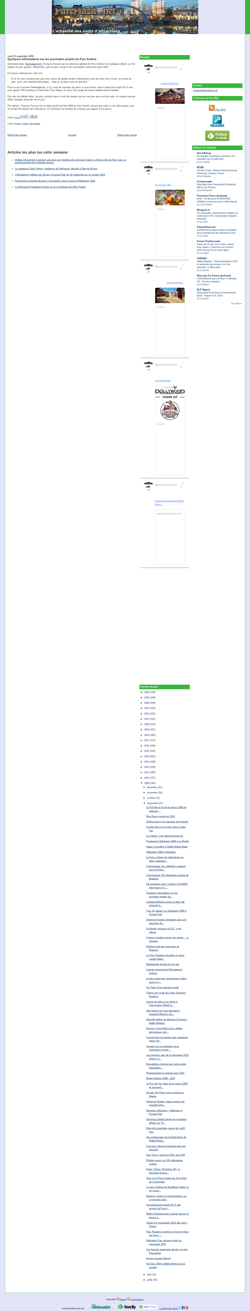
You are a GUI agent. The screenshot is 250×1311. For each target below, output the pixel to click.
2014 (147, 756)
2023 (147, 708)
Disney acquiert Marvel (158, 1258)
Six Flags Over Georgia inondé (162, 987)
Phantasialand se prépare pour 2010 (165, 1073)
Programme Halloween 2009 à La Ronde (167, 841)
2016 (147, 745)
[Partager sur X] (29, 116)
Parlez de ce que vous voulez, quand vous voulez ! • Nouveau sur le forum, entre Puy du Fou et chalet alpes (215, 247)
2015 (147, 751)
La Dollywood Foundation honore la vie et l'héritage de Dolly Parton (50, 187)
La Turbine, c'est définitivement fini (164, 836)
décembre (152, 787)
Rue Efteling (204, 153)
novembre (152, 792)
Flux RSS (220, 109)
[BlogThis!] (25, 116)
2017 (147, 740)
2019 (147, 729)
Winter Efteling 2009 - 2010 (160, 1078)
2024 (147, 702)
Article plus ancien (127, 135)
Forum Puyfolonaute (208, 241)
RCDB (200, 167)
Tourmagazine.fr (33, 64)
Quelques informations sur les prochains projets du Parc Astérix (52, 59)
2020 (147, 724)
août (149, 1274)
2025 (147, 697)
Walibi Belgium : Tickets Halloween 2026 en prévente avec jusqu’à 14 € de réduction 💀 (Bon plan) (217, 264)
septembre (153, 803)
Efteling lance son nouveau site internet (167, 821)
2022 (147, 713)
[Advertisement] (125, 42)
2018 (147, 735)
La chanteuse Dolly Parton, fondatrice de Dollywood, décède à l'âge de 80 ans (56, 168)
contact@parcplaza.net (205, 90)
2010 (147, 777)
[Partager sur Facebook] (32, 116)
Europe (17, 123)
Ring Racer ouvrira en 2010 (160, 816)
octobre (151, 798)
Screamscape (204, 181)
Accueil (72, 135)
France (25, 123)
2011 (147, 772)
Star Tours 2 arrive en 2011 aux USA (165, 1155)
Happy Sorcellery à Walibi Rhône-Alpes (167, 846)
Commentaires (136, 1299)
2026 (147, 692)
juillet (150, 1279)
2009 (147, 783)
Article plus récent (17, 135)
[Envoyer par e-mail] (22, 116)
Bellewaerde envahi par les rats (162, 964)
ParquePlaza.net (206, 227)
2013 (147, 761)
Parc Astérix (34, 123)
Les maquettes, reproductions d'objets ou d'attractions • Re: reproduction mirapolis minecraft (217, 216)
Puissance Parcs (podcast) (212, 195)
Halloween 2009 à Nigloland (160, 852)
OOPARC (202, 258)
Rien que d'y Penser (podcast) (214, 275)
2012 (147, 767)
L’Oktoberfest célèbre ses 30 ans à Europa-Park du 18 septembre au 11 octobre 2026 (60, 174)
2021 (147, 719)
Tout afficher (236, 304)
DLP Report (203, 289)
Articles (123, 1299)
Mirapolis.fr (203, 210)
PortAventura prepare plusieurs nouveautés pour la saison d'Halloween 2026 (55, 181)
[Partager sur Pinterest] (36, 116)
